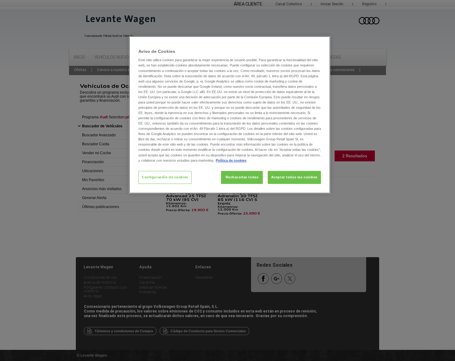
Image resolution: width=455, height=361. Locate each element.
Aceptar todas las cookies (294, 177)
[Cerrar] (321, 43)
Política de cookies (231, 160)
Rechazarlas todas (242, 177)
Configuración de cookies (165, 177)
